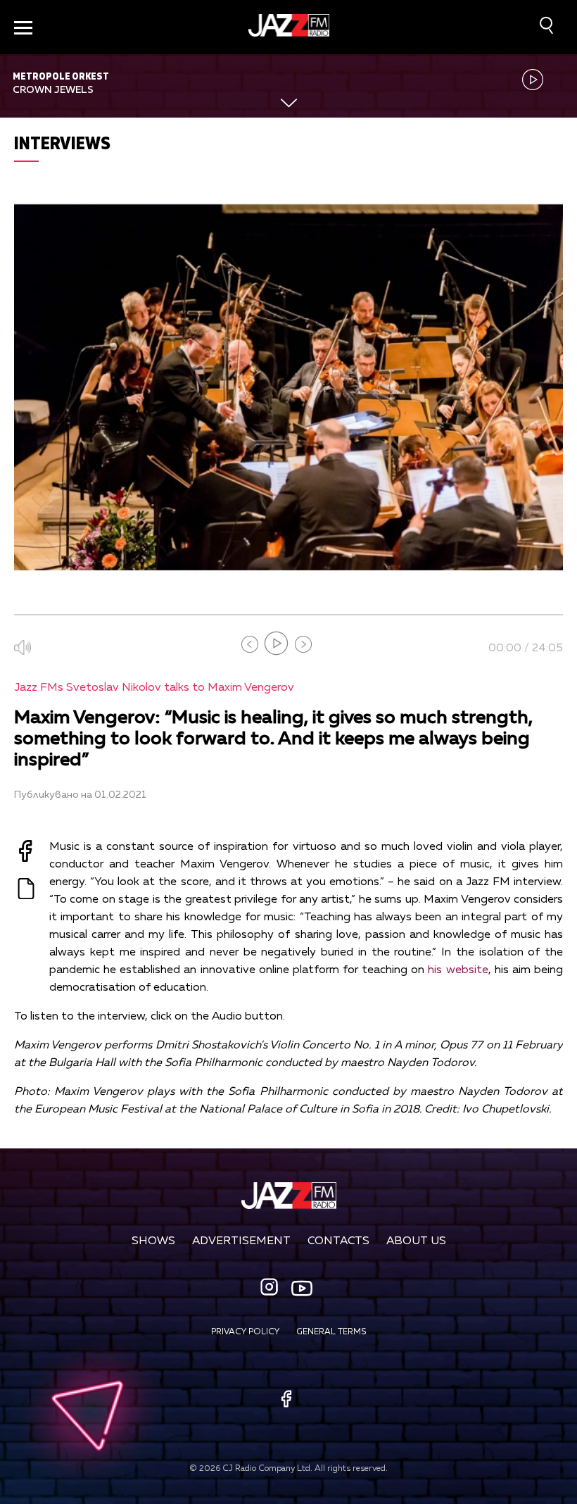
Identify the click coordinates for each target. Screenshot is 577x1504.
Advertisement (241, 1241)
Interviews (62, 142)
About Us (416, 1241)
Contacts (338, 1241)
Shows (153, 1241)
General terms (331, 1332)
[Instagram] (271, 1288)
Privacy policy (245, 1332)
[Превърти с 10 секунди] (249, 644)
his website (458, 970)
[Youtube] (302, 1287)
